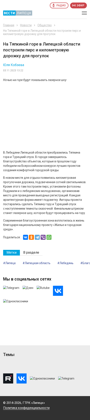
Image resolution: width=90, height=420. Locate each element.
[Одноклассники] (31, 237)
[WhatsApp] (48, 237)
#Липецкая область (36, 263)
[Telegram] (37, 237)
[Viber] (43, 237)
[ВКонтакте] (25, 237)
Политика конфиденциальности (26, 408)
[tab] (11, 253)
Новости (26, 25)
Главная (8, 25)
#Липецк (9, 263)
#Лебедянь (65, 263)
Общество (44, 25)
